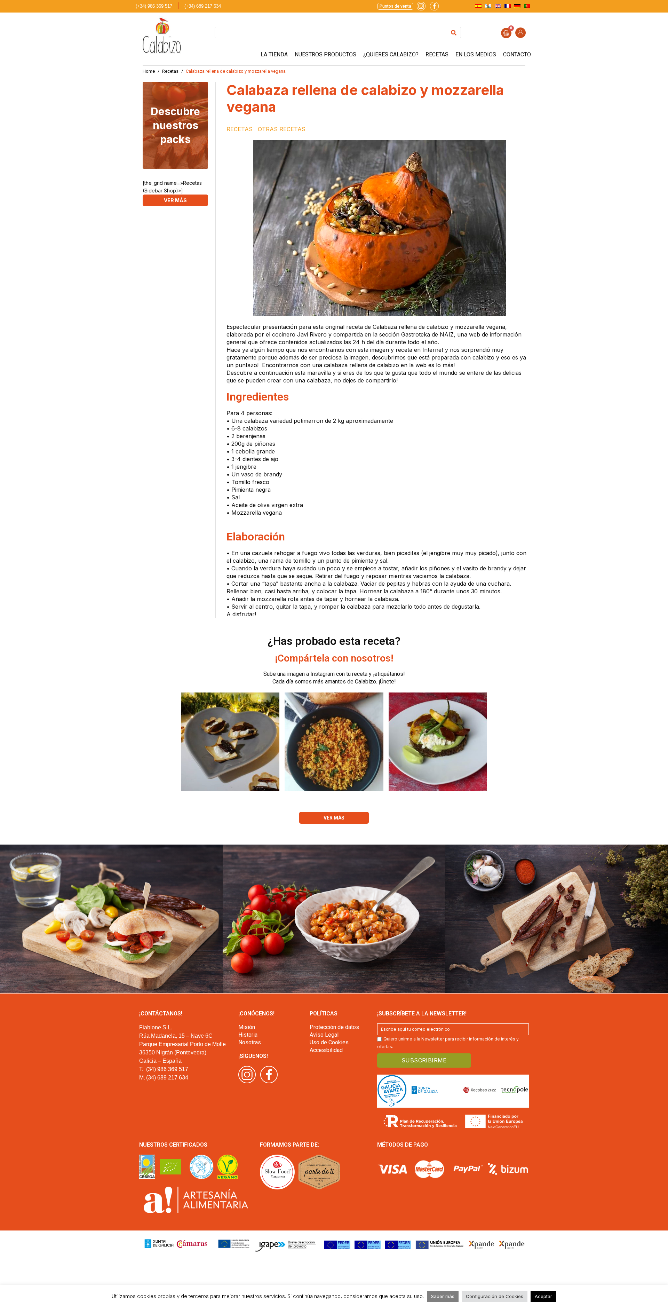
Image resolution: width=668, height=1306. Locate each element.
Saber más (442, 1296)
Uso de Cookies (329, 1042)
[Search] (454, 32)
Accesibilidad (326, 1050)
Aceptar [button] (543, 1296)
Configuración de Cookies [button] (494, 1296)
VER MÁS (175, 200)
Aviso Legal (324, 1034)
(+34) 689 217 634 (202, 6)
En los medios (475, 54)
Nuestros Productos (325, 54)
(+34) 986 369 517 (154, 6)
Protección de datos (334, 1027)
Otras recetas (281, 129)
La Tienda (274, 54)
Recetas (437, 54)
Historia (247, 1034)
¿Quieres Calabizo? (391, 54)
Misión (246, 1027)
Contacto (517, 54)
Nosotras (249, 1042)
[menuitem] (478, 6)
